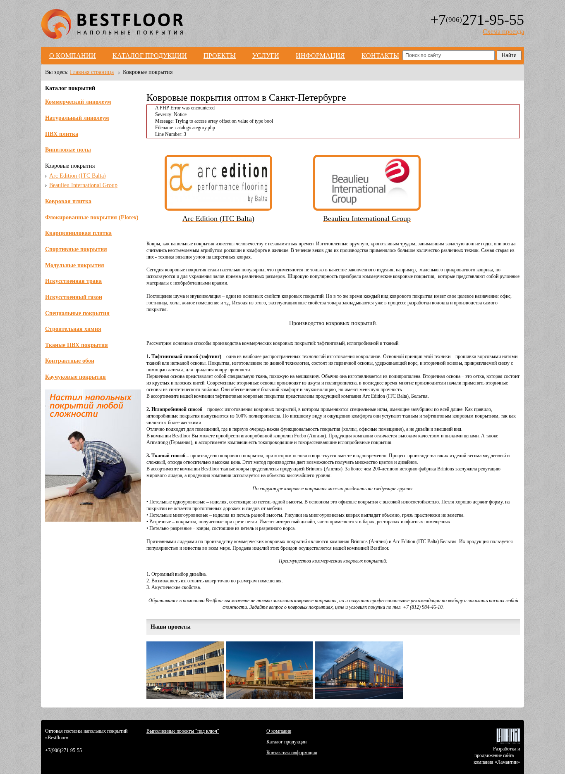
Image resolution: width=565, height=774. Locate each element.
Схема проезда (503, 31)
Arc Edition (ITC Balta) (77, 176)
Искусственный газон (73, 297)
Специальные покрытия (77, 313)
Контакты (380, 55)
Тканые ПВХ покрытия (76, 345)
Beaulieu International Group (83, 185)
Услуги (265, 55)
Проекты (219, 55)
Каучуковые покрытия (75, 377)
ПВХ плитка (61, 134)
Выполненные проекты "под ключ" (182, 731)
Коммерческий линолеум (78, 102)
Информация (320, 55)
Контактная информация (291, 752)
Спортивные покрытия (76, 249)
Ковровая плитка (68, 201)
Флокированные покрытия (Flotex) (92, 217)
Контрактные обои (69, 361)
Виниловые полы (68, 150)
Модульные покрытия (74, 265)
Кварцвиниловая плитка (78, 233)
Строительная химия (73, 329)
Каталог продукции (150, 55)
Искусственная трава (73, 281)
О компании (72, 55)
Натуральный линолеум (77, 118)
